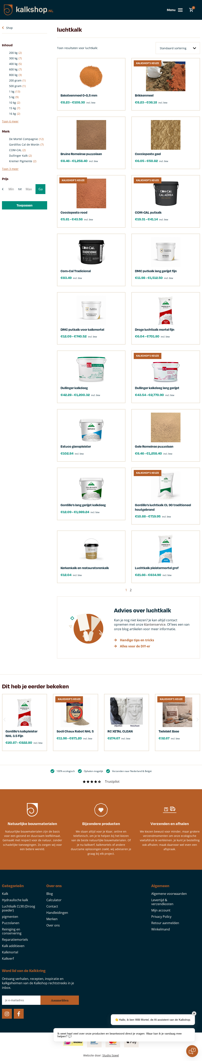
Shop (9, 28)
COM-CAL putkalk (148, 212)
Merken (52, 919)
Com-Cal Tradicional (76, 271)
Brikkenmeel (144, 95)
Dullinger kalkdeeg (74, 388)
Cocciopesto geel (148, 154)
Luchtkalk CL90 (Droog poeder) (18, 908)
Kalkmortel (10, 952)
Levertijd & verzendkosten (162, 902)
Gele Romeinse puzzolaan (154, 446)
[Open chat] (192, 1051)
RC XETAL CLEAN (120, 731)
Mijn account (160, 910)
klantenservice (155, 624)
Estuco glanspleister (76, 446)
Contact (52, 906)
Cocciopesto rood (74, 212)
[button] (24, 205)
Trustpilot (112, 781)
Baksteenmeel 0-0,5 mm (79, 95)
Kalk (5, 894)
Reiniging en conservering (12, 931)
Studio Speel (110, 1055)
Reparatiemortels (15, 940)
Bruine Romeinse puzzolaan (81, 154)
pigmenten (10, 917)
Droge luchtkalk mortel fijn (154, 329)
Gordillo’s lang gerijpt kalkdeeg (83, 505)
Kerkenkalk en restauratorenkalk (85, 568)
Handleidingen (57, 913)
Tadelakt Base (169, 731)
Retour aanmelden (165, 923)
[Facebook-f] (19, 1014)
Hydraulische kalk (15, 900)
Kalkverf (8, 959)
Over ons (53, 925)
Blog (49, 894)
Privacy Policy (161, 917)
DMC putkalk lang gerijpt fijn (156, 271)
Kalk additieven (13, 946)
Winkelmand (160, 929)
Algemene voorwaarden (169, 894)
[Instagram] (7, 1014)
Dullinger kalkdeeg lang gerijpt (157, 388)
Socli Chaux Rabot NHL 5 (75, 731)
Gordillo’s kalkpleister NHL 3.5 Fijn (21, 733)
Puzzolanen (10, 923)
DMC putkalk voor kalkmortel (82, 329)
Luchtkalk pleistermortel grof (157, 568)
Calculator (54, 900)
